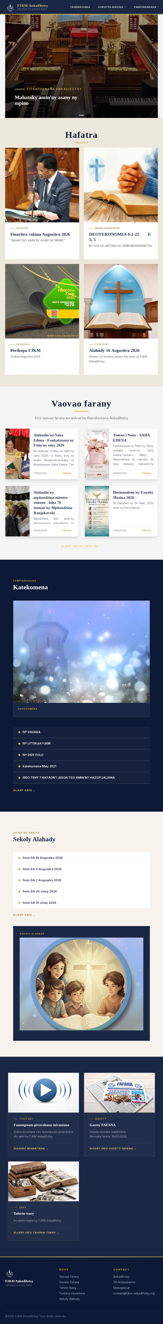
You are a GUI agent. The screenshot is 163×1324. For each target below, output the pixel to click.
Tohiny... (68, 473)
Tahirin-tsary (67, 1288)
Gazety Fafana (69, 1282)
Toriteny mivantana (72, 1293)
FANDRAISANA (80, 7)
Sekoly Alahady (69, 1299)
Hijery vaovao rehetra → (81, 546)
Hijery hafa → (24, 790)
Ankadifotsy (121, 1276)
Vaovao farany (69, 1276)
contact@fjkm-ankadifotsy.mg (134, 1293)
